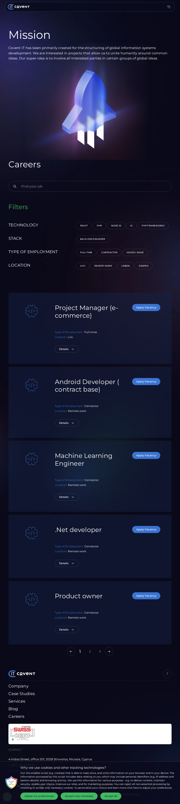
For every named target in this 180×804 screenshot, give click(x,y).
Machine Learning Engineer (83, 459)
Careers (16, 716)
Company (18, 686)
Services (16, 701)
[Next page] (109, 651)
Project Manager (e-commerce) (86, 311)
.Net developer (78, 530)
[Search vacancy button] (14, 186)
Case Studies (21, 693)
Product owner (78, 596)
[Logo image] (18, 7)
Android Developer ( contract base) (87, 385)
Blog (13, 708)
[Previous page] (71, 651)
